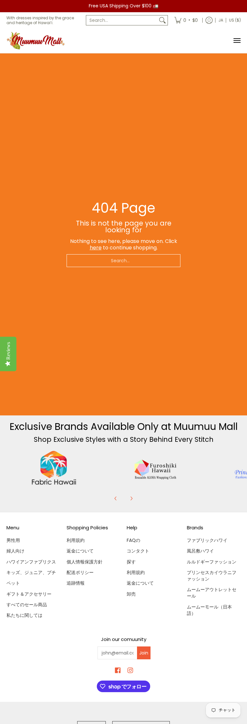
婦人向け (15, 551)
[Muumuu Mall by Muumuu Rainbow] (37, 40)
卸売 (131, 594)
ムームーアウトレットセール (211, 592)
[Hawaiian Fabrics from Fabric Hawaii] (53, 468)
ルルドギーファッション (211, 562)
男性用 (13, 540)
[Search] (162, 20)
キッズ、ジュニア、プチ (31, 572)
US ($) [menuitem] (235, 20)
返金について (80, 551)
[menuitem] (186, 20)
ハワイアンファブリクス (31, 562)
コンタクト (138, 551)
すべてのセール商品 (26, 604)
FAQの (133, 540)
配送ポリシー (80, 572)
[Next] (131, 498)
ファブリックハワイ (207, 540)
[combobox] (121, 20)
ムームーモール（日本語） (209, 610)
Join (143, 653)
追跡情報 (76, 583)
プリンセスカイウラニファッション (211, 575)
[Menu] (237, 40)
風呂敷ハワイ (200, 551)
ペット (13, 583)
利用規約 (76, 540)
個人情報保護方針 (85, 562)
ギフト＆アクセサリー (28, 594)
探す (131, 562)
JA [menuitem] (220, 20)
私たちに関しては (24, 615)
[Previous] (116, 498)
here (96, 247)
